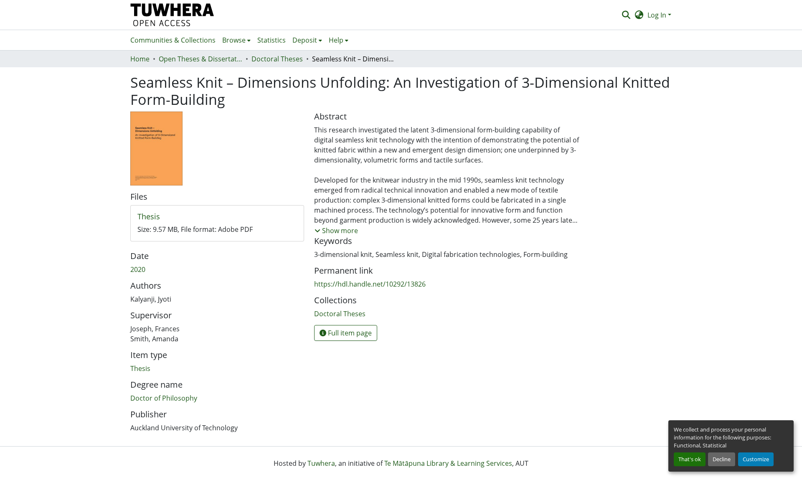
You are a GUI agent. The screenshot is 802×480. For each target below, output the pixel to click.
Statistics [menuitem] (271, 40)
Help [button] (336, 40)
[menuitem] (236, 40)
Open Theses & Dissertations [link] (200, 58)
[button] (172, 14)
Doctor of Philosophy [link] (163, 398)
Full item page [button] (349, 333)
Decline (722, 459)
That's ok (689, 459)
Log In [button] (657, 15)
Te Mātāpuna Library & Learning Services (448, 463)
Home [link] (140, 58)
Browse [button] (234, 40)
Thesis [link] (140, 368)
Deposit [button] (304, 40)
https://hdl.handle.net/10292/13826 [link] (370, 284)
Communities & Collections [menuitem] (173, 40)
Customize (756, 459)
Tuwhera (321, 463)
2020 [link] (137, 269)
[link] (217, 216)
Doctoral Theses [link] (277, 58)
